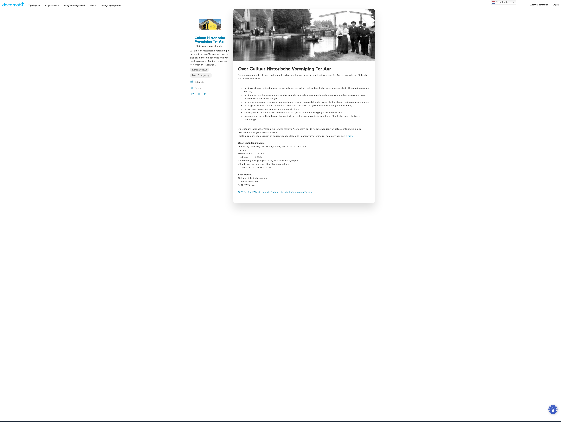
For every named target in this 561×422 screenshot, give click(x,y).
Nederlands (501, 2)
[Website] (192, 93)
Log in (556, 4)
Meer (92, 5)
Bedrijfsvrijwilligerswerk (74, 5)
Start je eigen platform (111, 5)
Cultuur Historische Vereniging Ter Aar (210, 39)
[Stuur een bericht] (198, 93)
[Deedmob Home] (13, 4)
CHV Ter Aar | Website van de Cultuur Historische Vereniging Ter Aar (275, 192)
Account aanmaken (539, 4)
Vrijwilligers (33, 5)
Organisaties (51, 5)
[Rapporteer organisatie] (205, 93)
